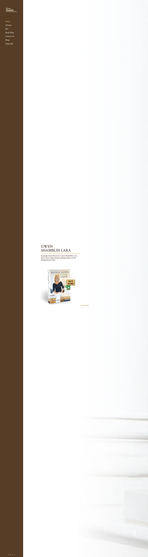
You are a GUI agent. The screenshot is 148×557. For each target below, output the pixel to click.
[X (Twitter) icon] (10, 555)
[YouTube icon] (12, 555)
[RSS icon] (14, 555)
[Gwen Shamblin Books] (11, 9)
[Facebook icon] (8, 555)
